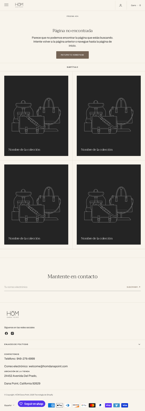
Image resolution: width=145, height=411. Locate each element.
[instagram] (12, 333)
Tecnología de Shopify (44, 395)
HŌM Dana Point (22, 395)
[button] (6, 5)
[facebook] (6, 333)
